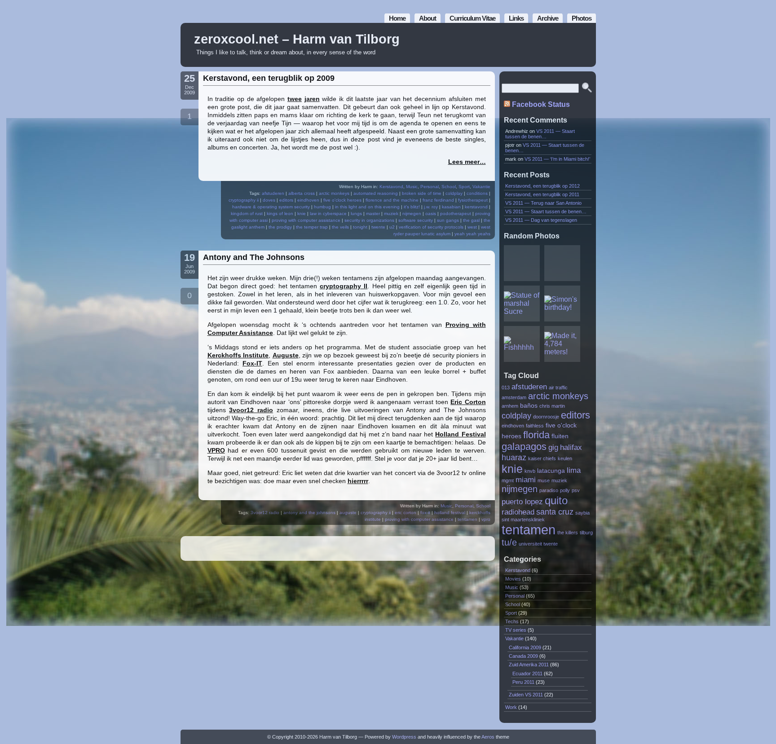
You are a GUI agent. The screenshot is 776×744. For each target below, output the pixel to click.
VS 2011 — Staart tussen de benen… (540, 133)
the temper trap (312, 227)
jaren (312, 98)
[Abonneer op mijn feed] (569, 45)
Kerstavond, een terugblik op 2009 (269, 78)
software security (415, 220)
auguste (348, 512)
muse (544, 480)
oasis (430, 213)
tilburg (586, 532)
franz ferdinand (438, 200)
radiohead (518, 512)
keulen (565, 458)
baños (529, 405)
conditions (477, 193)
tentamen (467, 519)
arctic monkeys (334, 193)
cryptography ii (244, 200)
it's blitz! (412, 206)
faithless (535, 425)
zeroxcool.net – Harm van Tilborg (297, 39)
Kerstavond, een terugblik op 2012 (542, 186)
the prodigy (280, 227)
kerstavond (476, 206)
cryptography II (343, 286)
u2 (392, 227)
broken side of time (421, 193)
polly (565, 490)
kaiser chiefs (542, 458)
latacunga (551, 470)
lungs (356, 213)
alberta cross (301, 193)
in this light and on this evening (367, 206)
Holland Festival (460, 434)
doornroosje (546, 416)
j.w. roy (431, 206)
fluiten (560, 436)
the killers (567, 532)
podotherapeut (455, 213)
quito (556, 500)
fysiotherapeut (473, 200)
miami (526, 479)
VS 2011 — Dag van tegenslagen (541, 220)
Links (516, 18)
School (448, 186)
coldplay (454, 193)
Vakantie (481, 186)
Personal (429, 186)
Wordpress (404, 737)
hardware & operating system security (271, 206)
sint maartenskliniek (523, 519)
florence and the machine (392, 200)
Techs (512, 621)
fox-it (425, 512)
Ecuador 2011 (527, 673)
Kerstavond (391, 186)
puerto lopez (522, 501)
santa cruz (554, 511)
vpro (485, 519)
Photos (581, 18)
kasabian (451, 206)
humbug (322, 206)
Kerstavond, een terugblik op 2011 (542, 194)
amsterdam (514, 397)
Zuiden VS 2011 (526, 694)
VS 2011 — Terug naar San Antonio (543, 203)
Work (511, 707)
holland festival (449, 512)
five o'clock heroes (342, 200)
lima (574, 470)
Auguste (286, 355)
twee (294, 98)
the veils (340, 227)
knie (301, 213)
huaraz (514, 457)
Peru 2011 (523, 682)
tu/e (509, 542)
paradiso (548, 490)
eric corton (405, 512)
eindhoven (308, 200)
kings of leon (280, 213)
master (373, 213)
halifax (571, 447)
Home (397, 18)
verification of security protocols (431, 227)
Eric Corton (467, 401)
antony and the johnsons (309, 512)
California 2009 (525, 647)
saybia (582, 512)
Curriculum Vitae (472, 18)
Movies (513, 578)
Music (412, 186)
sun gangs (448, 220)
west (472, 227)
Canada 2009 (523, 656)
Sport (464, 186)
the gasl (471, 220)
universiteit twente (538, 543)
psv (576, 490)
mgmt (508, 480)
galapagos (524, 446)
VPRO (216, 450)
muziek (391, 213)
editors (286, 200)
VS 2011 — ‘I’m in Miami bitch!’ (557, 159)
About (427, 18)
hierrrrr (358, 480)
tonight (360, 227)
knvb (530, 471)
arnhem (510, 406)
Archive (547, 18)
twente (378, 227)
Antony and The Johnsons (253, 257)
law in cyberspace (328, 213)
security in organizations (369, 220)
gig (553, 447)
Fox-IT (252, 363)
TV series (515, 630)
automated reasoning (375, 193)
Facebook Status (541, 104)
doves (269, 200)
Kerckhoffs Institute (238, 355)
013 (506, 387)
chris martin (552, 406)
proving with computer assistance (306, 220)
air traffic (558, 387)
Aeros (487, 737)
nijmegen (411, 213)
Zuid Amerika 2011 (529, 664)
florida (536, 434)
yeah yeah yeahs (472, 233)
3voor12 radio (251, 410)
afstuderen (273, 193)
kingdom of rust (247, 213)
